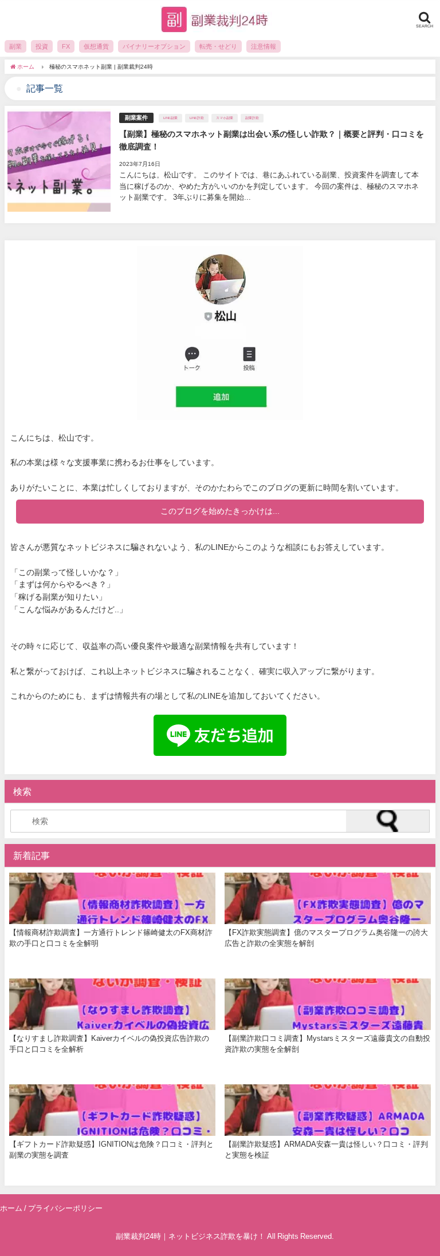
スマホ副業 (224, 118)
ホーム (11, 1208)
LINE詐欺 (197, 118)
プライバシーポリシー (65, 1208)
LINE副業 (170, 118)
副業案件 (136, 117)
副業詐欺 (252, 118)
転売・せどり (218, 46)
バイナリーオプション (154, 46)
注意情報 (263, 46)
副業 (15, 46)
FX (66, 46)
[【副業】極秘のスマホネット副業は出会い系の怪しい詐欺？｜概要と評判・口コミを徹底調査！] (220, 164)
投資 (42, 46)
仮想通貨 (96, 46)
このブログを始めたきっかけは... (220, 511)
